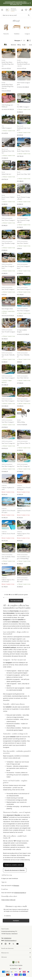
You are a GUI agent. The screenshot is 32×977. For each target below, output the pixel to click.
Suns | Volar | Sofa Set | (23, 378)
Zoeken (29, 15)
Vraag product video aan (8, 899)
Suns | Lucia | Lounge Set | (8, 443)
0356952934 (7, 938)
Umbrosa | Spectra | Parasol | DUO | (23, 534)
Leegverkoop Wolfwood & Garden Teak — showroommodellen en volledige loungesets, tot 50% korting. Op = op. (16, 3)
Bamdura (13, 44)
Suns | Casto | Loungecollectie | (23, 267)
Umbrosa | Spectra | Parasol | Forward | (8, 580)
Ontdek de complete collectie (14, 865)
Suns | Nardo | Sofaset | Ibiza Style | (23, 580)
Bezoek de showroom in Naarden (15, 870)
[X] (13, 943)
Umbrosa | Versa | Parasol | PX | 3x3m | (8, 511)
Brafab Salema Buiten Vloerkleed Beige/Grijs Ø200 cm (7, 86)
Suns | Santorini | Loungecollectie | (23, 221)
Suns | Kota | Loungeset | (8, 422)
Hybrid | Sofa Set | (6, 174)
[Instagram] (5, 944)
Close (30, 3)
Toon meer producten (16, 600)
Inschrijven (16, 920)
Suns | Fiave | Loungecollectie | (8, 267)
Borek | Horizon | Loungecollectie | (23, 198)
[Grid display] (27, 40)
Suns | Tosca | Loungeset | (23, 310)
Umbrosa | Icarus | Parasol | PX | (23, 511)
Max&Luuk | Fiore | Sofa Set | (8, 152)
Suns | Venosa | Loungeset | (24, 289)
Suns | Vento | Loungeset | (8, 378)
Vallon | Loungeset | (7, 128)
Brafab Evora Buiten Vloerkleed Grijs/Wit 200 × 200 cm (23, 64)
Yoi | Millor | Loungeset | (23, 107)
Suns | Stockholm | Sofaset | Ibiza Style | (8, 557)
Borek (23, 44)
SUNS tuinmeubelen (7, 218)
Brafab (3, 60)
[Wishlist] (26, 10)
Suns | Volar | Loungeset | (8, 401)
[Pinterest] (9, 944)
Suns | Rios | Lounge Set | (8, 466)
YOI (18, 105)
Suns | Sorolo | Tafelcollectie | (8, 356)
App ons (3, 882)
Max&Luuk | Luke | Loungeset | (23, 129)
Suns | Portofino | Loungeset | (8, 244)
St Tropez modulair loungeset (22, 331)
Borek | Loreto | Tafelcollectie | (8, 198)
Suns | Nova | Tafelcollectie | (23, 356)
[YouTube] (17, 943)
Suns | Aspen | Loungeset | (23, 401)
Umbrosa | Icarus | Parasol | (8, 534)
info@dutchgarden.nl (20, 892)
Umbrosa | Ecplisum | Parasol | (8, 488)
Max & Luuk (20, 126)
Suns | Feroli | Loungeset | (8, 289)
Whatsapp (16, 885)
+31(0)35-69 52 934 (6, 875)
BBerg (19, 44)
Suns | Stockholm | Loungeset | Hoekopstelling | (23, 557)
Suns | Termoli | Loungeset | (8, 332)
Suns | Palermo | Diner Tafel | (23, 444)
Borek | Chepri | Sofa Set (23, 151)
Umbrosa (4, 485)
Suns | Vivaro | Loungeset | (8, 220)
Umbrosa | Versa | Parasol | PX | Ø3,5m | (24, 488)
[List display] (30, 40)
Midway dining (21, 422)
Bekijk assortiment (2, 10)
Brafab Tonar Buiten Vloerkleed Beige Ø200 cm (8, 64)
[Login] (22, 10)
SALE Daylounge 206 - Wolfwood (7, 106)
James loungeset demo (7, 309)
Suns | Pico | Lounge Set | (23, 466)
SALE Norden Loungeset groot (23, 83)
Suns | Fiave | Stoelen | (22, 243)
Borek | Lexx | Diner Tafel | (23, 175)
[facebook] (1, 943)
